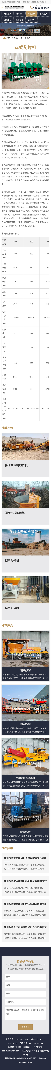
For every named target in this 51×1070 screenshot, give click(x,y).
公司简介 (19, 13)
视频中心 (7, 19)
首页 (8, 38)
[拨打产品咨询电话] (39, 7)
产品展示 (31, 13)
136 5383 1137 (21, 1039)
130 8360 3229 (24, 1047)
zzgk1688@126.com (10, 1050)
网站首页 (7, 13)
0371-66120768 (36, 1043)
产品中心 (15, 38)
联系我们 (31, 19)
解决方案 (43, 13)
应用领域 (19, 19)
